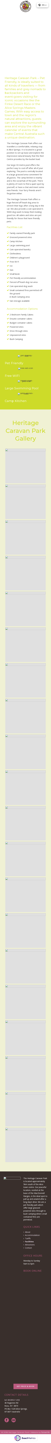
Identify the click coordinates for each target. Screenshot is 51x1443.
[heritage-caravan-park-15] (25, 716)
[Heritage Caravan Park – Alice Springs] (25, 6)
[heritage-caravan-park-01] (25, 466)
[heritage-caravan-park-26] (25, 787)
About (27, 1232)
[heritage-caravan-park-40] (25, 966)
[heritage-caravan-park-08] (25, 609)
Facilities (29, 1241)
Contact (28, 1247)
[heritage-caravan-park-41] (25, 1002)
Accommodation (32, 1235)
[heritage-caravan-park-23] (25, 751)
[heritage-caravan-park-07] (25, 573)
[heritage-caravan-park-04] (25, 537)
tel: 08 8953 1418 (12, 1400)
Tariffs (28, 1238)
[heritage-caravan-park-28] (25, 823)
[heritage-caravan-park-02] (25, 501)
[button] (42, 5)
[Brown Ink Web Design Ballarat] (45, 1432)
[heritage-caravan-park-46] (25, 1145)
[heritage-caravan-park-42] (25, 1037)
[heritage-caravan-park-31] (25, 859)
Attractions (30, 1244)
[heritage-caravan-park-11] (25, 644)
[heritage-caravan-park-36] (25, 930)
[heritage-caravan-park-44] (25, 1109)
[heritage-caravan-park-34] (25, 894)
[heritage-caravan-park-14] (25, 680)
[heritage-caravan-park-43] (25, 1073)
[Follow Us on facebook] (6, 1420)
